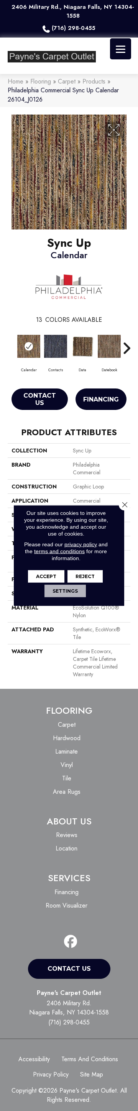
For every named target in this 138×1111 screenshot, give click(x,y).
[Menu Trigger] (120, 48)
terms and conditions (59, 551)
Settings (65, 591)
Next (126, 344)
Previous (11, 344)
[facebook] (70, 941)
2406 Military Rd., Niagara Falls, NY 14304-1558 (73, 11)
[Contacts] (55, 346)
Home (15, 81)
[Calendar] (28, 346)
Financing (101, 399)
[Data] (82, 346)
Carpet (67, 81)
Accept (46, 576)
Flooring (40, 81)
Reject (85, 576)
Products (93, 81)
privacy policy (80, 544)
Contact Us (39, 399)
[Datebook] (109, 346)
